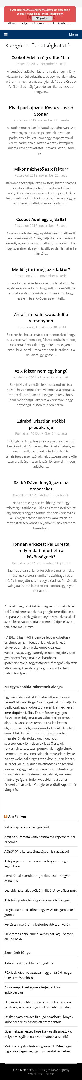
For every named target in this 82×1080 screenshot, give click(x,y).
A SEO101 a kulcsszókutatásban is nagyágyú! (36, 851)
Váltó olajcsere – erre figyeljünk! (27, 827)
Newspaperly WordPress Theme (48, 1072)
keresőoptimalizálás (18, 712)
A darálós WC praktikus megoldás (28, 963)
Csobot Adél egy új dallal (41, 219)
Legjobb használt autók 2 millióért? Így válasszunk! (40, 890)
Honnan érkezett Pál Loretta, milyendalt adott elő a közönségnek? (41, 550)
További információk (51, 13)
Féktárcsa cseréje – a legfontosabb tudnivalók (37, 924)
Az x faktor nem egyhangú (41, 371)
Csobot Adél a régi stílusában (41, 57)
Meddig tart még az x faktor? (41, 269)
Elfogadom (42, 18)
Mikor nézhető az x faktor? (41, 169)
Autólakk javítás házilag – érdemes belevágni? (37, 900)
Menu (73, 34)
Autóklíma (17, 816)
